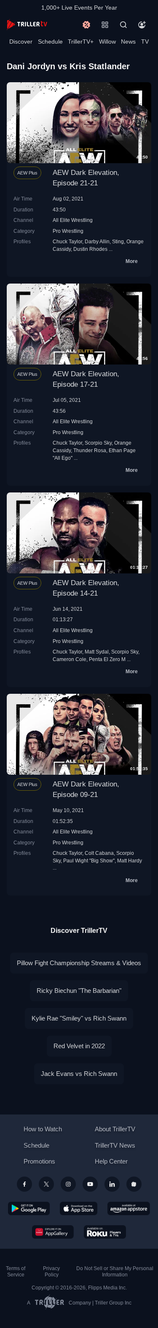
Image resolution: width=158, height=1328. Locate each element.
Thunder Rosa (89, 450)
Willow (107, 41)
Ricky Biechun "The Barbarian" (79, 990)
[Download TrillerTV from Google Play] (29, 1208)
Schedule (50, 41)
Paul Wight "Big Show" (89, 860)
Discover (20, 41)
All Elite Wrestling (73, 220)
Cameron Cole (69, 659)
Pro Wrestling (68, 231)
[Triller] (134, 1184)
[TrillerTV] (27, 24)
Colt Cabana (99, 853)
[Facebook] (24, 1184)
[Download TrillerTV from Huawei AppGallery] (53, 1232)
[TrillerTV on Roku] (105, 1232)
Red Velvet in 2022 (79, 1045)
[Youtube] (90, 1184)
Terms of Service (15, 1272)
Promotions (39, 1161)
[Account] (142, 25)
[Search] (123, 25)
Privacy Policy (51, 1272)
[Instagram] (68, 1184)
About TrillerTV (115, 1129)
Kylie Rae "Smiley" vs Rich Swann (79, 1018)
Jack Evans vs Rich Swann (79, 1073)
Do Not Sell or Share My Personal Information (114, 1272)
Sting (118, 241)
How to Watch (43, 1129)
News (128, 41)
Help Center (111, 1161)
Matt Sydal (97, 651)
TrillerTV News (115, 1145)
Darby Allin (97, 241)
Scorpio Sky (98, 442)
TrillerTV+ (81, 41)
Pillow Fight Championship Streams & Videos (79, 962)
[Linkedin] (112, 1184)
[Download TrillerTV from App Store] (78, 1208)
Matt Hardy (129, 860)
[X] (46, 1184)
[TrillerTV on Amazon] (128, 1208)
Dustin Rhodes (90, 249)
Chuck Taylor (67, 241)
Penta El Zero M (107, 659)
